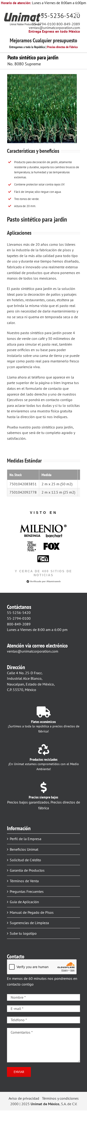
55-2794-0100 (44, 24)
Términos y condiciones (60, 1098)
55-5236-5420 (60, 15)
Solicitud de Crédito (25, 860)
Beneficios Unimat (24, 849)
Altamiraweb (53, 581)
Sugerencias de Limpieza (29, 922)
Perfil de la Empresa (25, 838)
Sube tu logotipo (23, 933)
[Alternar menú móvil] (77, 14)
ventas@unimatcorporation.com (54, 27)
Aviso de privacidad (24, 1098)
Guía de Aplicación (24, 901)
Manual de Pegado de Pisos (32, 912)
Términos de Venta (24, 881)
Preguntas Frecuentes (27, 891)
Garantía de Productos (27, 870)
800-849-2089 (68, 24)
